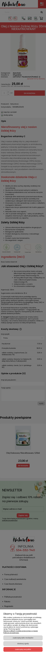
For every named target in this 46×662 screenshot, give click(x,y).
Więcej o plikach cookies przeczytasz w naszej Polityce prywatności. (20, 632)
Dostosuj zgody (23, 643)
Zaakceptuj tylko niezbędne (23, 638)
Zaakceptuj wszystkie (23, 649)
